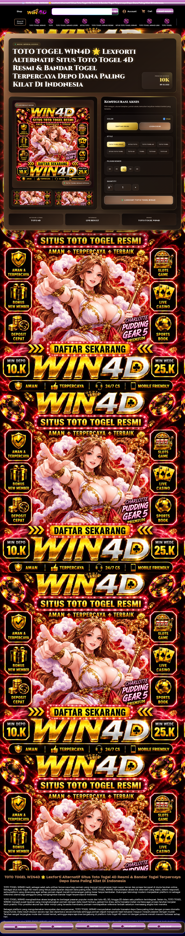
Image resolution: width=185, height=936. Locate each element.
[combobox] (82, 11)
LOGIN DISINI (155, 126)
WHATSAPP (130, 926)
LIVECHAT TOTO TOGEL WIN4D (140, 200)
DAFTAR (94, 926)
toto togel (23, 889)
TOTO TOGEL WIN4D (86, 909)
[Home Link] (37, 11)
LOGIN (58, 926)
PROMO (22, 926)
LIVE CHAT (166, 927)
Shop (19, 11)
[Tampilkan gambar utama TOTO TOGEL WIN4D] (32, 198)
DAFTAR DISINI (122, 126)
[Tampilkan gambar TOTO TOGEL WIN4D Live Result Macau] (74, 198)
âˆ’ (110, 187)
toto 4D (102, 899)
